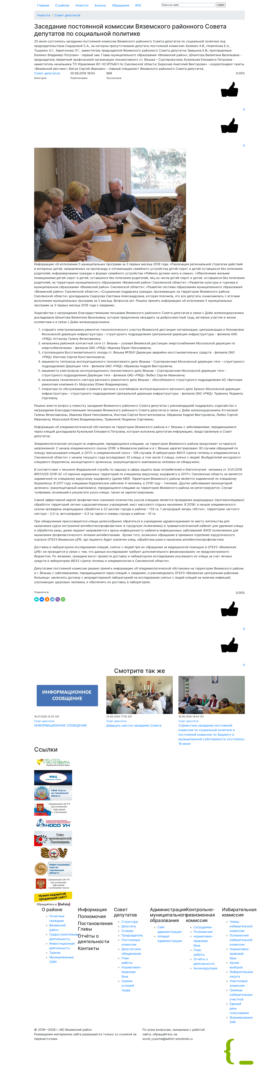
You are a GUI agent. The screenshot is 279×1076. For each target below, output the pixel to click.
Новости (81, 5)
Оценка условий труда (127, 985)
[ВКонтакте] (41, 599)
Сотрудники (203, 927)
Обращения (120, 5)
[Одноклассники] (47, 599)
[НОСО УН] (53, 823)
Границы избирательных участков (241, 994)
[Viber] (57, 599)
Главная (43, 5)
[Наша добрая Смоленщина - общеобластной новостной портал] (53, 762)
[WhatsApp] (63, 599)
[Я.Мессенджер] (36, 599)
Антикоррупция (205, 968)
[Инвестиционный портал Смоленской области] (53, 868)
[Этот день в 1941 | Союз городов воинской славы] (53, 853)
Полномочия (203, 932)
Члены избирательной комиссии (241, 926)
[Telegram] (52, 599)
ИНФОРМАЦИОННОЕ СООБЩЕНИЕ (60, 725)
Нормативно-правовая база (131, 971)
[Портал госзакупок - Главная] (53, 884)
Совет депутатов (67, 15)
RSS (138, 5)
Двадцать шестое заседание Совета (133, 725)
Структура (129, 922)
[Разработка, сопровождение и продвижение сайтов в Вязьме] (53, 899)
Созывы (127, 931)
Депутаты (128, 926)
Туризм (54, 953)
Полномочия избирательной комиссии (241, 939)
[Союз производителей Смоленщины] (53, 838)
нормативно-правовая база (203, 940)
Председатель (132, 935)
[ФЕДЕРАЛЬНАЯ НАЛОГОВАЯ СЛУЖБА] (53, 792)
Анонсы (100, 5)
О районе (62, 5)
